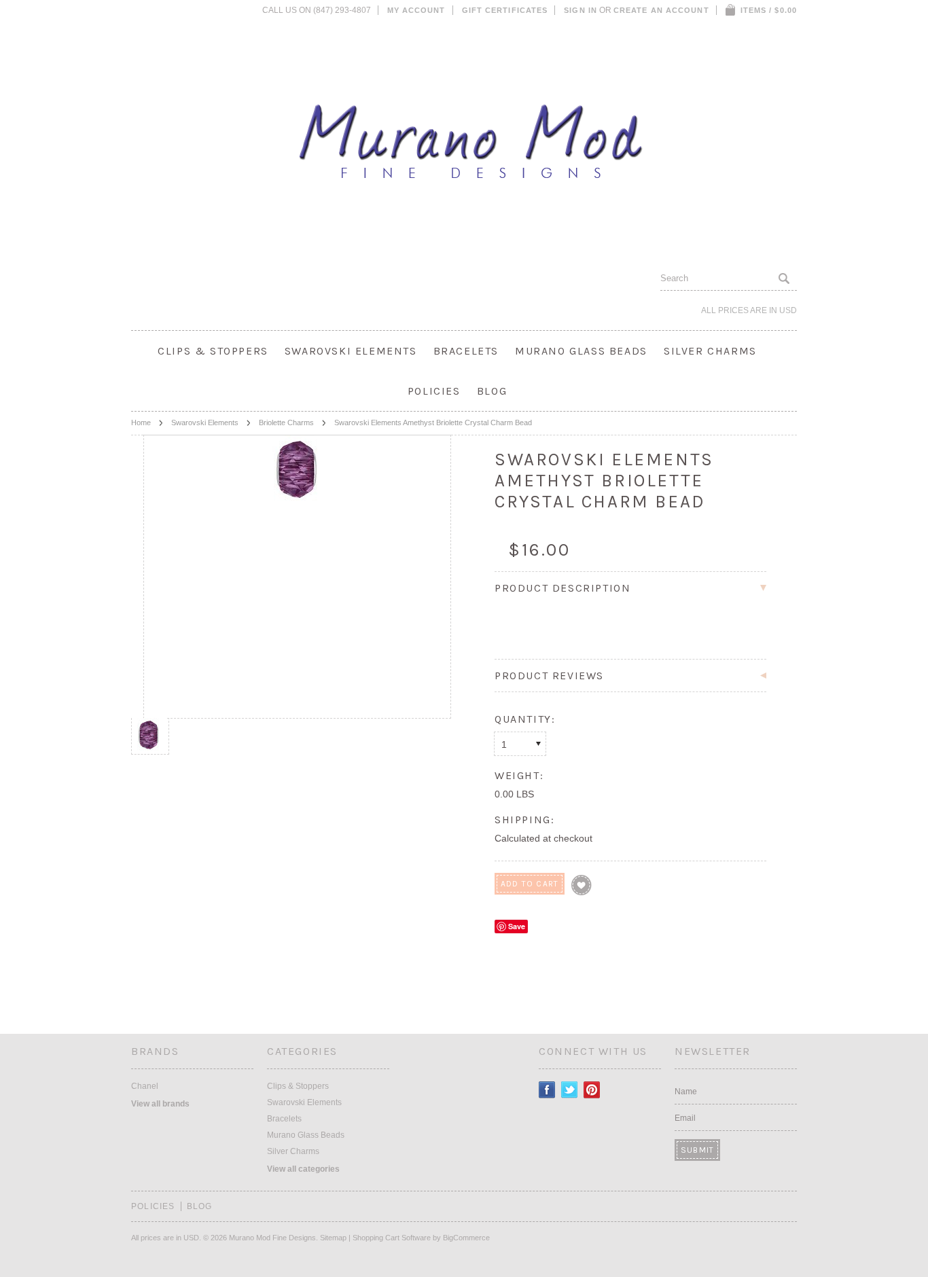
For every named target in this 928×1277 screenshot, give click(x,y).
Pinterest (592, 1089)
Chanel (144, 1086)
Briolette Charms (286, 422)
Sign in (580, 10)
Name (686, 1091)
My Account (416, 10)
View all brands (160, 1104)
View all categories (303, 1169)
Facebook (547, 1089)
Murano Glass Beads (581, 350)
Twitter (569, 1089)
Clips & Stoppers (213, 350)
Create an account (661, 10)
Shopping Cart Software (392, 1238)
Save (516, 926)
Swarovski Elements (351, 350)
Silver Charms (710, 350)
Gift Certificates (505, 10)
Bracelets (466, 350)
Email (685, 1118)
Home (141, 422)
